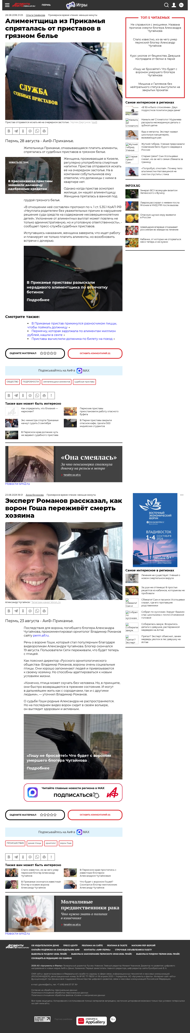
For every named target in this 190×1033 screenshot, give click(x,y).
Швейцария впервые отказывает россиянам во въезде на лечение (159, 228)
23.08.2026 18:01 (14, 494)
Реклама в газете (117, 945)
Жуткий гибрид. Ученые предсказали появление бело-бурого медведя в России (163, 147)
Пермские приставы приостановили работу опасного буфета (99, 411)
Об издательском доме (45, 945)
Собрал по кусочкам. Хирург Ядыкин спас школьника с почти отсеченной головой (162, 614)
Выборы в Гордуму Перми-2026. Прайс (158, 954)
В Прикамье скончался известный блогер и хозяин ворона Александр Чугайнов (41, 884)
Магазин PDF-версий (143, 945)
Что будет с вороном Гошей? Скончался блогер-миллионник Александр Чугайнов (98, 884)
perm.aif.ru (41, 635)
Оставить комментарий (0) (95, 353)
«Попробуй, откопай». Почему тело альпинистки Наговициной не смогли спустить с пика (161, 171)
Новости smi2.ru (17, 483)
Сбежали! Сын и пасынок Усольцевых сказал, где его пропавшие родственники (163, 602)
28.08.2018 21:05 (14, 15)
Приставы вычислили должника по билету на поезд (72, 339)
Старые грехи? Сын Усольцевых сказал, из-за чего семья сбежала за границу (162, 159)
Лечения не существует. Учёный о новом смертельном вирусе (160, 577)
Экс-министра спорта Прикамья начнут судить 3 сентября (39, 422)
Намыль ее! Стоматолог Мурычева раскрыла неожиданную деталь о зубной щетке (161, 122)
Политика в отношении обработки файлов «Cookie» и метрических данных (68, 995)
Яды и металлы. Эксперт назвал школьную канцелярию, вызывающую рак (159, 134)
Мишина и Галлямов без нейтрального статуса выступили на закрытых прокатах (155, 87)
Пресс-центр (70, 945)
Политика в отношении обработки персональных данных (59, 993)
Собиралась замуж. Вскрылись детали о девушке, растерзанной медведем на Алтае (160, 627)
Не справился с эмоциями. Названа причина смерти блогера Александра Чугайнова (155, 28)
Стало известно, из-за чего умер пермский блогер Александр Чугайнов (155, 42)
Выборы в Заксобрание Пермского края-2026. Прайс (101, 954)
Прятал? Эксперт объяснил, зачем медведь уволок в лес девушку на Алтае (161, 639)
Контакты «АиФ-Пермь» (97, 950)
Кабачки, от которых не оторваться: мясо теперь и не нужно (160, 240)
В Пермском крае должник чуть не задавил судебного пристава (39, 433)
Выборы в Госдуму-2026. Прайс (49, 954)
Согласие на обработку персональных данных (54, 990)
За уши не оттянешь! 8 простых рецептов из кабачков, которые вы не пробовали (163, 590)
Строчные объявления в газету (133, 950)
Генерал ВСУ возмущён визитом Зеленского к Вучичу (158, 191)
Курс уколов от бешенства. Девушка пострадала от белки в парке (155, 57)
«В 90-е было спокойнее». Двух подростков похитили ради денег (161, 109)
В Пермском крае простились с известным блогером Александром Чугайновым (98, 872)
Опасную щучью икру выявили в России (158, 216)
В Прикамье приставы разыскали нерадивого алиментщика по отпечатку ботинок (67, 287)
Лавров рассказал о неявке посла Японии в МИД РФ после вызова (159, 204)
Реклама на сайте (92, 945)
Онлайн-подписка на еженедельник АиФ (55, 950)
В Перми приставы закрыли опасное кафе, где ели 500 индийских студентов (96, 423)
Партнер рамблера (63, 1019)
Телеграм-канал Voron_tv (46, 602)
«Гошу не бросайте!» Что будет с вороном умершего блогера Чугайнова (155, 72)
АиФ (94, 122)
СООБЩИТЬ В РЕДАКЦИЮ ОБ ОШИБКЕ (51, 958)
